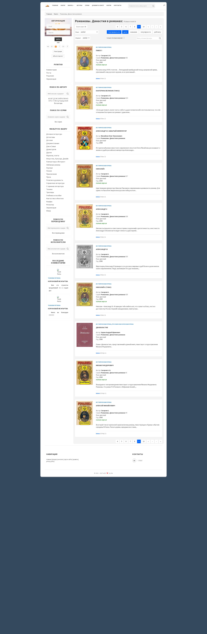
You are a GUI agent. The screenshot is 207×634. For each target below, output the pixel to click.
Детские (49, 140)
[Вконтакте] (48, 46)
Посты (48, 73)
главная (48, 459)
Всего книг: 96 (81, 27)
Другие (49, 153)
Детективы (50, 137)
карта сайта (68, 459)
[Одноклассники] (55, 46)
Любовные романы (53, 165)
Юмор (48, 211)
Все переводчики (58, 233)
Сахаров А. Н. (106, 55)
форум (54, 459)
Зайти (58, 39)
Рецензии (50, 76)
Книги (63, 5)
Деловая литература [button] (75, 11)
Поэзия (49, 171)
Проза (48, 177)
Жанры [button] (70, 5)
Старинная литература (55, 186)
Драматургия (51, 149)
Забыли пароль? (58, 56)
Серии (87, 5)
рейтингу (157, 32)
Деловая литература (99, 11)
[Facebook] (67, 46)
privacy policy (50, 461)
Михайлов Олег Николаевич (111, 136)
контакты (60, 459)
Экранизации (51, 79)
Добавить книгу (98, 5)
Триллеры (50, 192)
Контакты (117, 5)
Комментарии (51, 70)
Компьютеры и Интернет (55, 162)
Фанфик (49, 202)
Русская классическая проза (122, 324)
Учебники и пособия (53, 195)
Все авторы (58, 103)
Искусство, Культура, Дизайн (57, 159)
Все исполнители (58, 254)
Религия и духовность (54, 180)
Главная (55, 5)
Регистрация (58, 51)
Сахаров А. (105, 174)
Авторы (79, 5)
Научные (49, 168)
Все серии (58, 122)
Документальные (52, 143)
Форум (109, 5)
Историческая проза (103, 47)
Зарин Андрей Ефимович (110, 332)
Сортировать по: (114, 32)
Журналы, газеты (52, 156)
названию (133, 32)
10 (143, 27)
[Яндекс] (59, 46)
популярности (146, 32)
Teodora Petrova (54, 278)
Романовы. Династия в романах (113, 58)
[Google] (63, 46)
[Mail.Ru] (51, 46)
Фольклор (50, 205)
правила (75, 459)
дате (125, 32)
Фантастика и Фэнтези (55, 198)
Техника (49, 189)
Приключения (51, 174)
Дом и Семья (51, 146)
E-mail (140, 460)
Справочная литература (55, 183)
